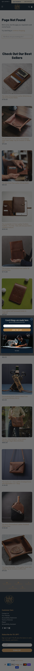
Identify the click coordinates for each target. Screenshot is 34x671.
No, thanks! (17, 350)
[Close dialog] (32, 319)
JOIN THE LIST (17, 330)
